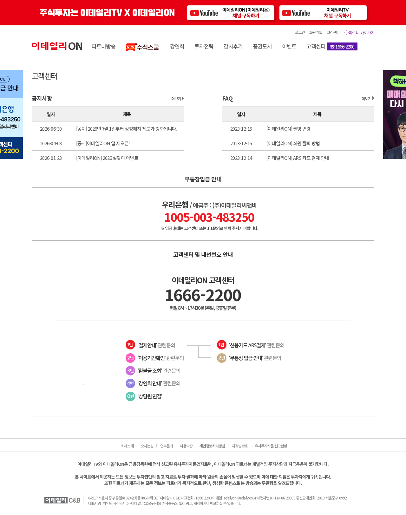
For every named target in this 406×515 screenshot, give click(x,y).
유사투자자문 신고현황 (271, 445)
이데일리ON (57, 46)
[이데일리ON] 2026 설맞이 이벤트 (107, 157)
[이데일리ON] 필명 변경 (288, 128)
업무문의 (166, 445)
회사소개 (127, 445)
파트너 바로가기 (361, 32)
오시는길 (147, 445)
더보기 (176, 98)
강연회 (177, 46)
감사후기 (233, 46)
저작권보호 (240, 445)
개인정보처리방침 (212, 445)
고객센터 (333, 32)
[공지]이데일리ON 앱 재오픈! (103, 143)
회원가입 (315, 32)
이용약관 (186, 445)
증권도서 (262, 46)
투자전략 (203, 46)
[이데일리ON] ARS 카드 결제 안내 (297, 157)
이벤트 (289, 46)
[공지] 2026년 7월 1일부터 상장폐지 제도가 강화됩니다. (126, 128)
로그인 (299, 32)
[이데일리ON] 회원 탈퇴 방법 (293, 143)
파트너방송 (103, 46)
